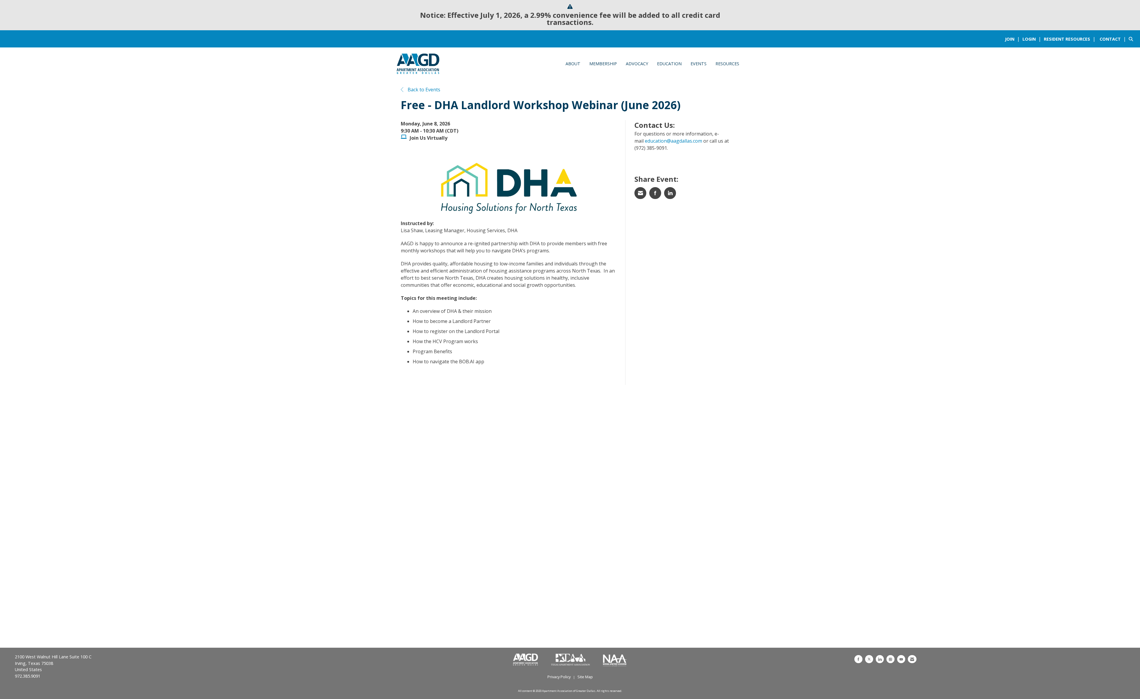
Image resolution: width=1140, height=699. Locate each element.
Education (669, 63)
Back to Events (423, 89)
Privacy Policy (559, 676)
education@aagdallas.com (673, 141)
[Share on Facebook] (655, 193)
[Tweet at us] (869, 659)
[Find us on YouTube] (901, 659)
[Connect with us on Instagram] (890, 659)
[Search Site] (1132, 39)
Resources (727, 63)
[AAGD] (526, 660)
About (573, 63)
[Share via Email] (640, 193)
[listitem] (1013, 39)
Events (699, 63)
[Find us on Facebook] (858, 659)
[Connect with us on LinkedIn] (880, 659)
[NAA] (615, 660)
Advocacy (637, 63)
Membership (603, 63)
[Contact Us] (912, 659)
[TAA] (571, 660)
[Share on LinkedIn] (670, 193)
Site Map (585, 676)
